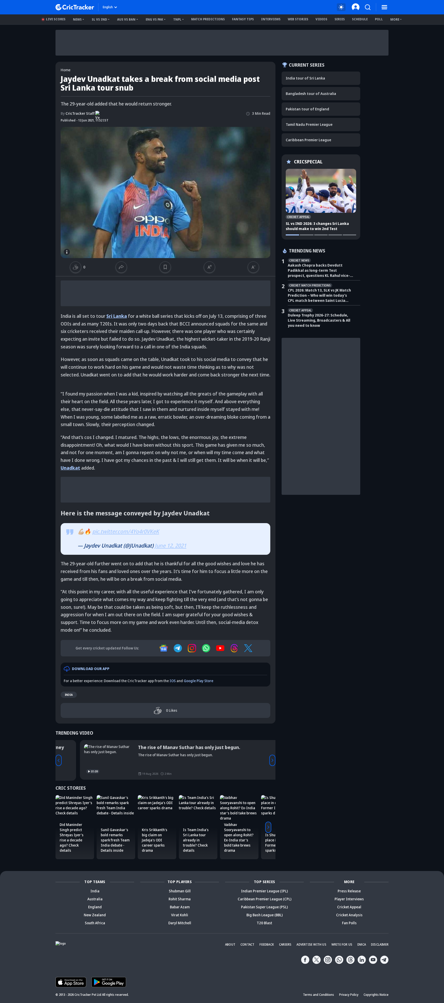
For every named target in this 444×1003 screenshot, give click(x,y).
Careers (285, 944)
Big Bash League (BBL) (264, 914)
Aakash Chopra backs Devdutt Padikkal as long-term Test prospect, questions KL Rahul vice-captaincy (319, 270)
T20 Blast (264, 922)
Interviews (271, 19)
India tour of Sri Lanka (305, 78)
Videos (321, 19)
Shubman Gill (180, 890)
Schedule (360, 19)
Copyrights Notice (376, 994)
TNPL (177, 19)
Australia (95, 898)
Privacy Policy (348, 994)
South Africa (95, 922)
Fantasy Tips (243, 19)
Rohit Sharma (180, 898)
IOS (173, 680)
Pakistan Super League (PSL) (264, 906)
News (77, 19)
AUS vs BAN (126, 19)
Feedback (267, 944)
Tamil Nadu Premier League (309, 124)
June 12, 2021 (170, 545)
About (230, 944)
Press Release (349, 890)
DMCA (361, 944)
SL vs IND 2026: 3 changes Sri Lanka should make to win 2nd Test (317, 226)
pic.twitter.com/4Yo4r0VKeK (125, 531)
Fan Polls (349, 922)
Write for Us (341, 944)
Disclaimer (379, 944)
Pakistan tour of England (307, 109)
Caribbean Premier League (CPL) (264, 898)
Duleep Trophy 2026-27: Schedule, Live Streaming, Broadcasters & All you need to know (319, 320)
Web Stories (298, 19)
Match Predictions (208, 19)
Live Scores (56, 19)
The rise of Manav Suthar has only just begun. (165, 747)
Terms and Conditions (318, 994)
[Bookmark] (165, 267)
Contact (247, 944)
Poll (379, 19)
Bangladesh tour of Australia (311, 93)
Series (340, 19)
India (69, 695)
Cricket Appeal (349, 906)
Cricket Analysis (349, 914)
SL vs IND (99, 19)
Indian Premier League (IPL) (264, 890)
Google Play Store (198, 680)
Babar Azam (180, 906)
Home (65, 69)
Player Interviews (349, 898)
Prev (58, 760)
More (394, 19)
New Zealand (95, 914)
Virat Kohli (179, 914)
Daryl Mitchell (179, 922)
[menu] (384, 7)
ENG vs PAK (154, 19)
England (95, 906)
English (108, 7)
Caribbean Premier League (308, 139)
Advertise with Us (311, 944)
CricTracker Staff (78, 113)
